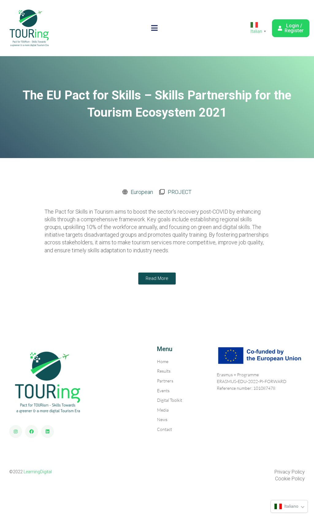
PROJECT (180, 192)
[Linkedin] (47, 431)
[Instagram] (15, 431)
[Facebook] (31, 431)
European (142, 192)
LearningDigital (38, 471)
